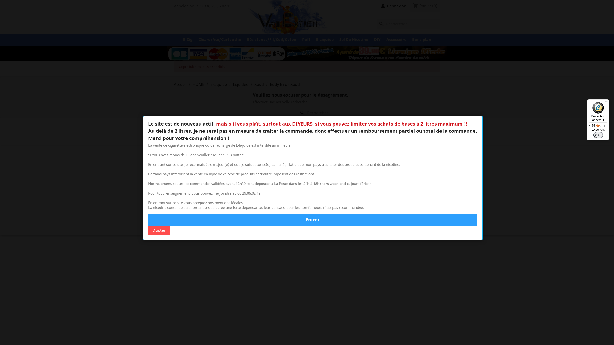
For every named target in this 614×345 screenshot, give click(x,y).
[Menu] (606, 102)
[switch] (598, 135)
